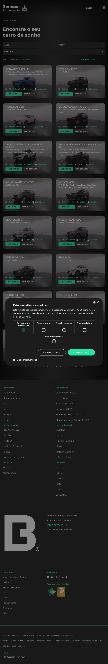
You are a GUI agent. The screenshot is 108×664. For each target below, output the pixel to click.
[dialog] (54, 332)
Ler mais (26, 316)
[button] (25, 359)
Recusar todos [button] (51, 352)
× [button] (98, 302)
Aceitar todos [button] (81, 352)
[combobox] (94, 302)
